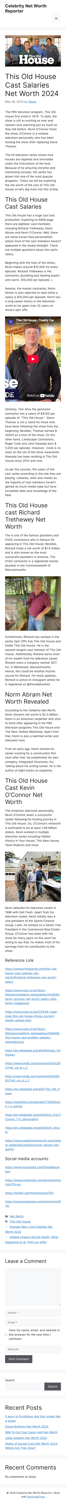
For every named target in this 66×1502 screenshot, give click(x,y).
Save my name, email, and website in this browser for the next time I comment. (34, 1335)
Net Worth (17, 1216)
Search (10, 1380)
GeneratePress (36, 1496)
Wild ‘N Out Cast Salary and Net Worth (31, 1432)
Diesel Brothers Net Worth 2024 (26, 1426)
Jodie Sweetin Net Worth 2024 (26, 1438)
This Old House (20, 1221)
